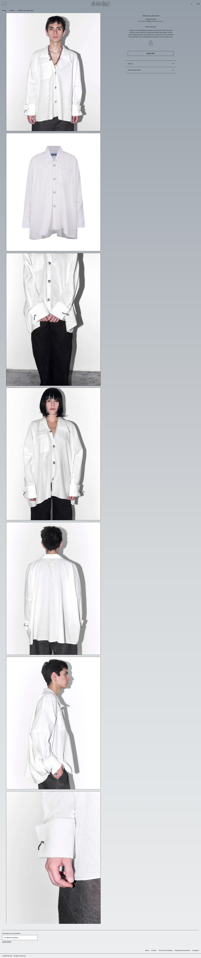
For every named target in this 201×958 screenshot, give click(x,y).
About (147, 950)
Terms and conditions (165, 950)
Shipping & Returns (134, 70)
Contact (153, 950)
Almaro (12, 10)
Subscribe (6, 942)
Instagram (195, 950)
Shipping (149, 21)
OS (151, 44)
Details (130, 64)
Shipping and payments (182, 950)
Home (4, 10)
